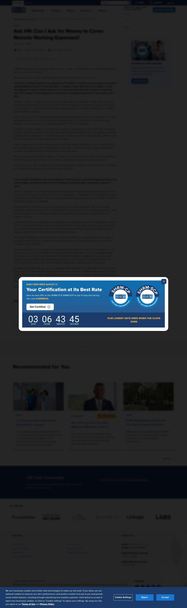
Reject (144, 597)
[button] (40, 307)
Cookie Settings (123, 597)
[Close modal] (163, 281)
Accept (165, 597)
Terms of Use (28, 604)
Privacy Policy (47, 604)
